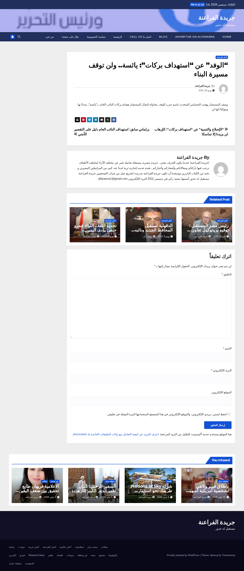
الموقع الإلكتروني (221, 392)
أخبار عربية (33, 547)
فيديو (22, 555)
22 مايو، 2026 (218, 497)
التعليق (226, 274)
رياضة (12, 547)
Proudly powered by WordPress (183, 555)
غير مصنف (54, 481)
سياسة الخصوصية (96, 36)
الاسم (227, 348)
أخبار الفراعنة (222, 57)
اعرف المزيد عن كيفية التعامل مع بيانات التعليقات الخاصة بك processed (116, 434)
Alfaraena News (36, 555)
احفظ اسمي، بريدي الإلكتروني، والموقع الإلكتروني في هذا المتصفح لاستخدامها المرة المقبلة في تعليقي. (167, 414)
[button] (19, 36)
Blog (163, 36)
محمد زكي (92, 547)
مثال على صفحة (70, 36)
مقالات (44, 481)
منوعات (70, 555)
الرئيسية (117, 36)
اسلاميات (79, 547)
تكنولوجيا (113, 555)
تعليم (50, 555)
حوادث (21, 547)
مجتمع (102, 555)
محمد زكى (147, 236)
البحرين (12, 555)
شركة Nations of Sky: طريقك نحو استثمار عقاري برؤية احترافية (151, 491)
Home (227, 36)
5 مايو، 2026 (106, 497)
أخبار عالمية (65, 547)
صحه (93, 555)
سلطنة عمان (223, 481)
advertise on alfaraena (195, 36)
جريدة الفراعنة (216, 17)
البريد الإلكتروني (221, 370)
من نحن (50, 36)
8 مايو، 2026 (163, 497)
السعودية (29, 563)
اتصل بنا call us (140, 36)
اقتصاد (168, 481)
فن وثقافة (82, 555)
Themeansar (228, 555)
